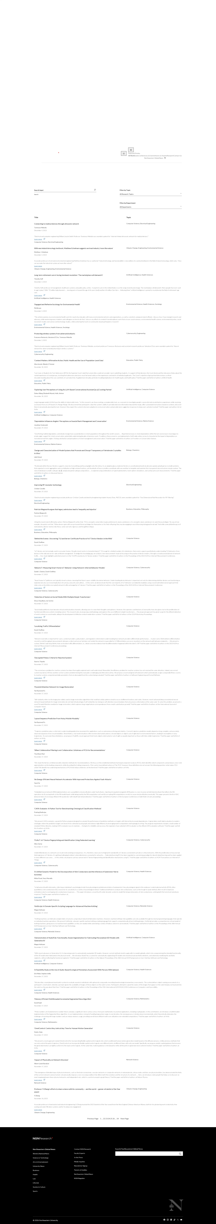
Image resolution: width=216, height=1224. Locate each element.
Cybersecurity (131, 333)
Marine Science (148, 421)
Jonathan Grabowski (41, 425)
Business (129, 509)
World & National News (41, 1154)
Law (34, 1179)
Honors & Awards (161, 156)
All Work (131, 156)
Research (170, 156)
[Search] (95, 189)
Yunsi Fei (37, 783)
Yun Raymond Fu (39, 691)
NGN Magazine (79, 1178)
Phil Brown (37, 308)
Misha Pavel (38, 878)
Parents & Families (80, 1170)
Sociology (158, 304)
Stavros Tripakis (39, 661)
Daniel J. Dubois (39, 571)
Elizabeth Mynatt (48, 393)
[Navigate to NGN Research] (43, 1138)
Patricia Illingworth (40, 513)
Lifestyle (36, 1183)
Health (35, 1174)
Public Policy (138, 360)
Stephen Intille (46, 974)
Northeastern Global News (44, 1149)
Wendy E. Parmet (48, 364)
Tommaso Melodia (40, 228)
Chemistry (135, 450)
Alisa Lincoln (38, 364)
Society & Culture (39, 1187)
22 (104, 1118)
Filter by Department (128, 203)
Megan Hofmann (39, 910)
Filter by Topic (125, 190)
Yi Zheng (37, 1096)
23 (107, 1118)
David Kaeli (38, 1003)
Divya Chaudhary (39, 601)
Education (129, 360)
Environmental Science (155, 248)
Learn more (38, 239)
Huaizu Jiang (38, 1032)
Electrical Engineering (147, 223)
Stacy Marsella (47, 878)
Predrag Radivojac (40, 812)
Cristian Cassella (39, 489)
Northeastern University (48, 1220)
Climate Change (132, 248)
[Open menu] (123, 153)
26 (114, 1118)
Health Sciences (147, 275)
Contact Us (178, 156)
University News (38, 1166)
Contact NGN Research (82, 1149)
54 (118, 1118)
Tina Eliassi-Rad (39, 754)
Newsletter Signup (80, 1166)
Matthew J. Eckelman (41, 252)
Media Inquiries (79, 1162)
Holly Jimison (59, 393)
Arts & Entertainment (40, 1162)
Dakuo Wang (38, 393)
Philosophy (145, 509)
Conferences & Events (147, 156)
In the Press (78, 1157)
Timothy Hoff (38, 279)
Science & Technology (40, 1158)
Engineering (142, 248)
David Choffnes (39, 542)
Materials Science (146, 906)
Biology (128, 450)
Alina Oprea (38, 844)
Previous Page (92, 1118)
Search (36, 194)
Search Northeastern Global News (129, 1149)
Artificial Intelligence (133, 275)
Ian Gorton (49, 601)
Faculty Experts (79, 1153)
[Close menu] (131, 150)
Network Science (132, 1060)
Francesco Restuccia (40, 337)
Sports (35, 1191)
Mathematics (144, 999)
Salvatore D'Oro (53, 337)
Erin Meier (37, 974)
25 (111, 1118)
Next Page (124, 1118)
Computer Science (132, 223)
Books (136, 156)
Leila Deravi (38, 457)
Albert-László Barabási (41, 1063)
